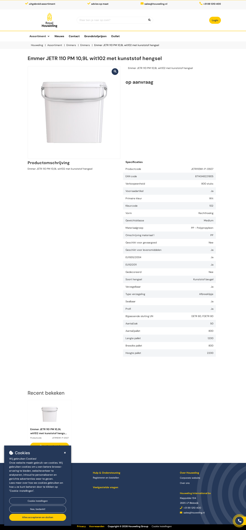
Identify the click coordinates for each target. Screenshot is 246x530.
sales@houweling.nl (155, 3)
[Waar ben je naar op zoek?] (149, 20)
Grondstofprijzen (95, 36)
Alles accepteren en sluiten (37, 517)
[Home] (50, 20)
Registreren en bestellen (106, 477)
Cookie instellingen (38, 500)
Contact (74, 36)
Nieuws (59, 36)
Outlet (115, 36)
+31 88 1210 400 (192, 507)
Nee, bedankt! (37, 509)
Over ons (185, 482)
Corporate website (190, 477)
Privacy (81, 526)
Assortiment (37, 36)
